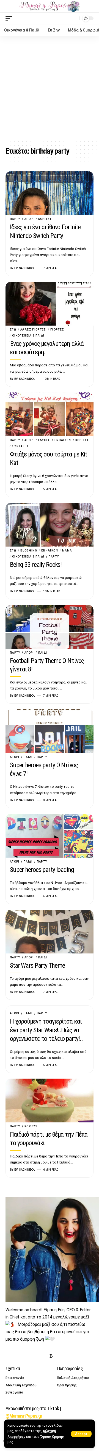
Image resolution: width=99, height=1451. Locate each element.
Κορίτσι (44, 218)
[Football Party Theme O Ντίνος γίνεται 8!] (50, 627)
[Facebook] (9, 1356)
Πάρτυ (15, 218)
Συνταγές (20, 446)
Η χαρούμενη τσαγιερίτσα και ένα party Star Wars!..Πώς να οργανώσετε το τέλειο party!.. (46, 1030)
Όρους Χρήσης (52, 1437)
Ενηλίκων (62, 440)
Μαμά (67, 550)
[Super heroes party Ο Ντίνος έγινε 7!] (50, 731)
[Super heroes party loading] (50, 836)
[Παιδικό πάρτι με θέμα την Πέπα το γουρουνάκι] (50, 1100)
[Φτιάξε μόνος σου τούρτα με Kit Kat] (50, 414)
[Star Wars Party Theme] (50, 931)
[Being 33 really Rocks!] (50, 525)
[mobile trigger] (10, 18)
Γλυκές (44, 440)
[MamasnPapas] (49, 6)
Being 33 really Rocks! (36, 564)
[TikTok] (43, 1356)
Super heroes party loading (42, 870)
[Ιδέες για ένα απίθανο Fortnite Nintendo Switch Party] (50, 193)
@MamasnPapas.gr (24, 1416)
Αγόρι (29, 218)
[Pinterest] (34, 1356)
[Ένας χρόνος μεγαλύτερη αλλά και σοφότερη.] (50, 304)
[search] (74, 18)
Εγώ (13, 329)
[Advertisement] (49, 88)
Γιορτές (57, 329)
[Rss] (51, 1356)
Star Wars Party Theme (37, 965)
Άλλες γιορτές (33, 329)
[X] (17, 1356)
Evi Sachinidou (24, 268)
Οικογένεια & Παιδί (28, 335)
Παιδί (42, 652)
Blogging (28, 550)
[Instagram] (26, 1356)
